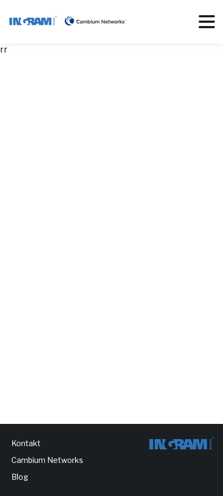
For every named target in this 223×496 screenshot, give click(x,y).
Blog (19, 476)
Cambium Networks (47, 460)
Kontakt (26, 443)
